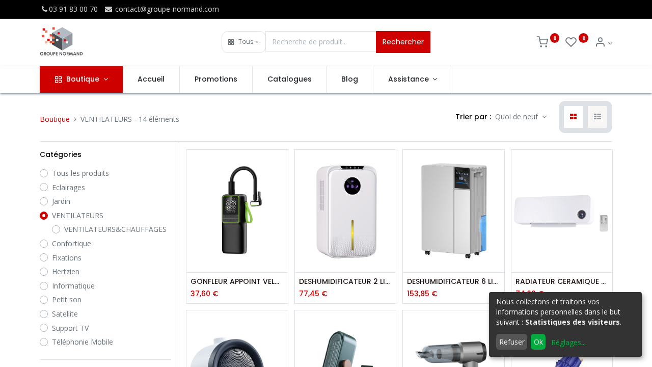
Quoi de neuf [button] (517, 116)
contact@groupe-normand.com (166, 9)
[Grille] (573, 117)
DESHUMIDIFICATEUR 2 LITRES (345, 281)
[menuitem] (151, 79)
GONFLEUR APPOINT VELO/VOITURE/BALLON (237, 281)
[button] (244, 42)
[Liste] (597, 117)
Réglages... (568, 342)
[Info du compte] (603, 43)
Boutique (55, 119)
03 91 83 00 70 (73, 9)
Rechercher (403, 42)
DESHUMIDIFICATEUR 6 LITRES (453, 281)
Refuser (512, 342)
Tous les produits (80, 173)
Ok (538, 342)
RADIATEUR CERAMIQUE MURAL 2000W (561, 281)
